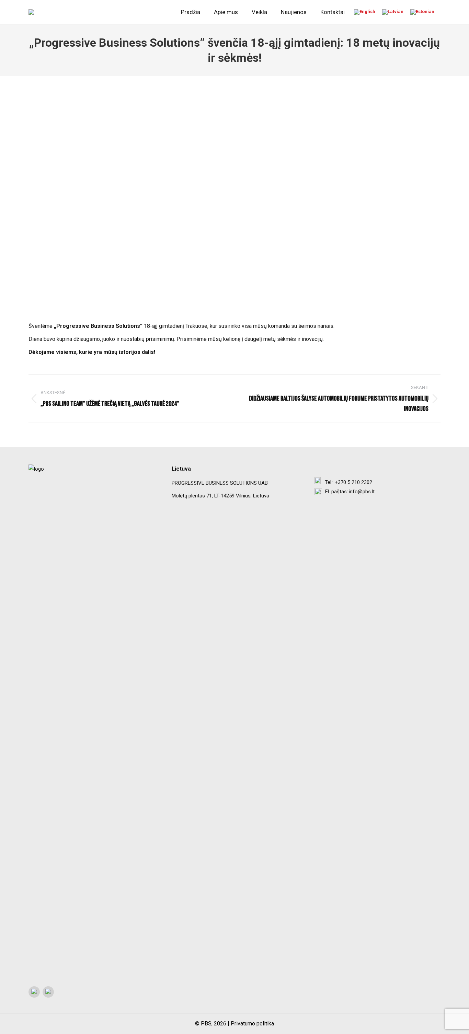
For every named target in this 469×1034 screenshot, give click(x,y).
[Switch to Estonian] (422, 12)
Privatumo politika (252, 1023)
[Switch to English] (365, 12)
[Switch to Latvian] (393, 12)
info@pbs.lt (362, 492)
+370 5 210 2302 (353, 482)
